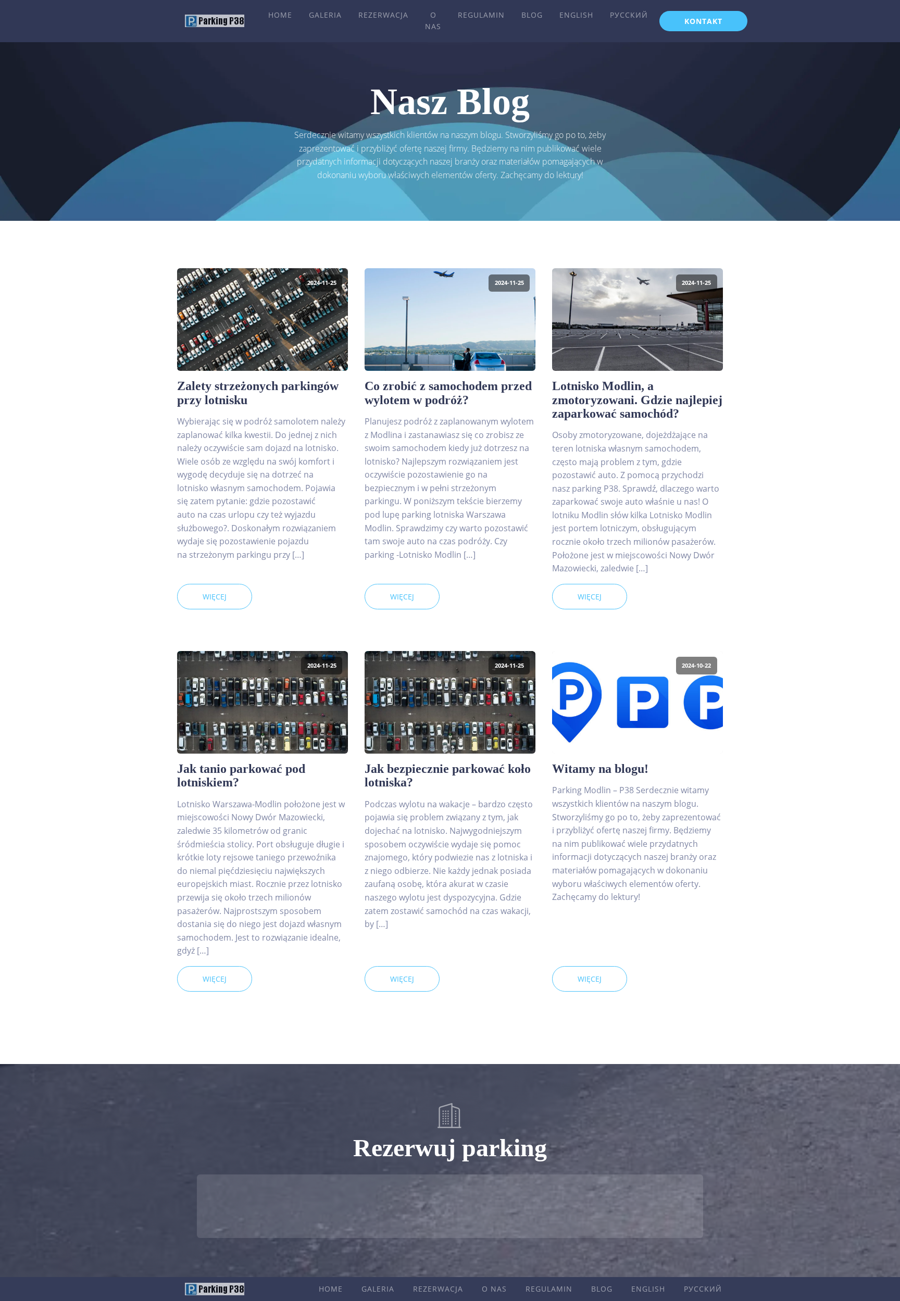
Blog (532, 15)
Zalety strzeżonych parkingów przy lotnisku (258, 392)
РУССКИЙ (629, 15)
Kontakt (703, 21)
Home (280, 15)
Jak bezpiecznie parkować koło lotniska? (448, 775)
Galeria (325, 15)
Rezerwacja (383, 15)
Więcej (215, 597)
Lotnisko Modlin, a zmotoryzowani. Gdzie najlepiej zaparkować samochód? (637, 399)
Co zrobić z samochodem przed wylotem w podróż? (448, 392)
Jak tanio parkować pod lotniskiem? (241, 775)
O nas (433, 20)
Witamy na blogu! (600, 768)
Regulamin (481, 15)
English (576, 15)
